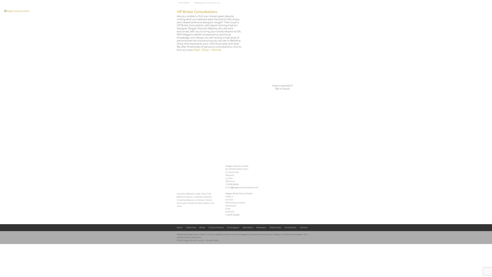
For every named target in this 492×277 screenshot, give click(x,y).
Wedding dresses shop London (191, 234)
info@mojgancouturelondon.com (243, 188)
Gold (197, 49)
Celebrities (366, 11)
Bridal (378, 11)
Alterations (426, 11)
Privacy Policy (212, 240)
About (355, 11)
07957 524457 (233, 215)
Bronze (216, 49)
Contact (481, 11)
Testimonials (453, 11)
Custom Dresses (394, 11)
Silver (205, 49)
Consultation (468, 11)
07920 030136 (184, 3)
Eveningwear (411, 11)
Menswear (439, 11)
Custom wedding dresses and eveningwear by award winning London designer (245, 234)
